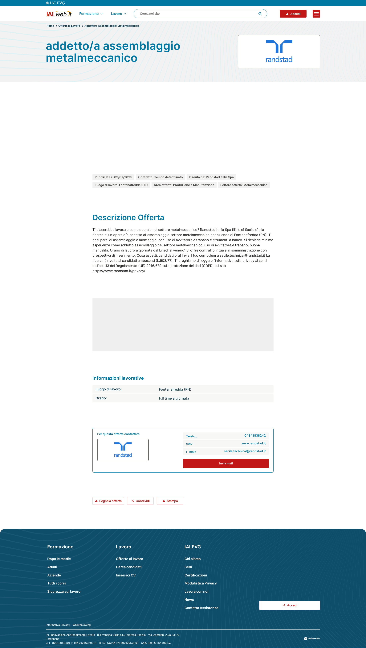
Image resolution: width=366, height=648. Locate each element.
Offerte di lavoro (129, 559)
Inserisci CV (126, 575)
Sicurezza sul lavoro (63, 591)
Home (50, 25)
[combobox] (200, 13)
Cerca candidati (129, 567)
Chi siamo (193, 559)
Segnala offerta (110, 501)
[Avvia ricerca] (260, 13)
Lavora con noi (196, 591)
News (189, 600)
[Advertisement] (183, 121)
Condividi (143, 501)
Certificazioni (196, 575)
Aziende (54, 575)
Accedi (295, 14)
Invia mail (226, 463)
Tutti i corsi (56, 583)
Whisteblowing (82, 624)
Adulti (52, 567)
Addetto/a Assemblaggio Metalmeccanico (111, 25)
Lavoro (116, 14)
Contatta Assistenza (201, 608)
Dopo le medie (59, 559)
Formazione (89, 14)
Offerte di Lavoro (69, 25)
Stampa (172, 501)
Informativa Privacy (58, 624)
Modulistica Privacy (201, 583)
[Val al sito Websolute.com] (312, 638)
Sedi (188, 567)
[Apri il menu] (316, 14)
